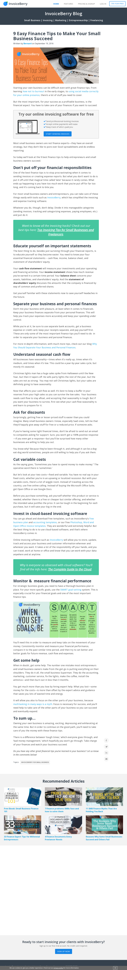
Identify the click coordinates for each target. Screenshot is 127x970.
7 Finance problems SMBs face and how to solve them (62, 810)
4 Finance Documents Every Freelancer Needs (58, 838)
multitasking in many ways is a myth (32, 704)
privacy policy (58, 968)
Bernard (28, 43)
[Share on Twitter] (106, 746)
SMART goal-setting (70, 589)
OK (115, 968)
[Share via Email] (106, 759)
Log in (103, 3)
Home (56, 3)
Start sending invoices (57, 134)
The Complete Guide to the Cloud (69, 569)
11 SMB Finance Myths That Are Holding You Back (101, 810)
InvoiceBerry (54, 197)
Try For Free (117, 3)
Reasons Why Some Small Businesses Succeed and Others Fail (104, 838)
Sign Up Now (63, 951)
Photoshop (76, 522)
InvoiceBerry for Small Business (35, 762)
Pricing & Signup (86, 3)
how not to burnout (33, 91)
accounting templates (45, 522)
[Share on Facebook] (106, 740)
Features (68, 3)
